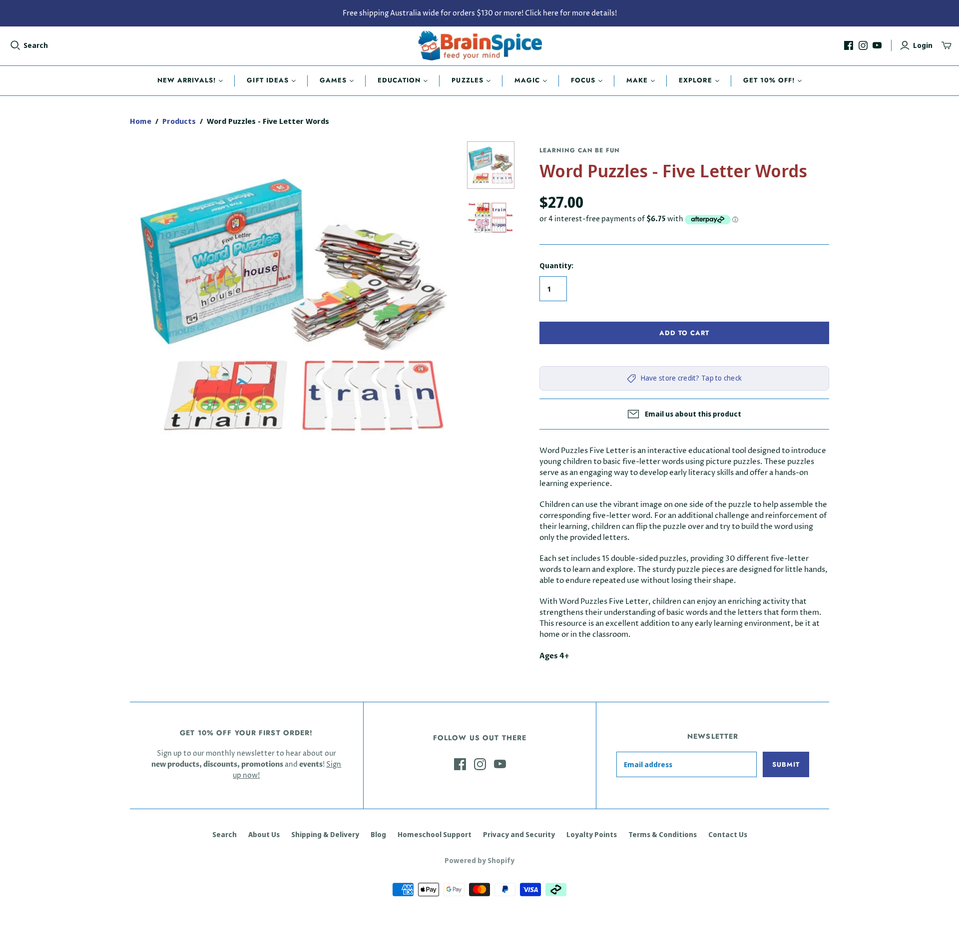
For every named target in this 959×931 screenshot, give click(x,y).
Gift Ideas (267, 80)
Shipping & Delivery (325, 834)
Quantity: (556, 265)
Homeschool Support (435, 834)
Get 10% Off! (769, 80)
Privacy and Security (519, 834)
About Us (264, 834)
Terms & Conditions (662, 834)
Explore (695, 80)
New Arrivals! (186, 80)
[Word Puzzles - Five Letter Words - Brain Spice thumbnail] (491, 165)
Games (333, 80)
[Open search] (15, 45)
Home (140, 121)
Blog (378, 834)
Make (637, 80)
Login (923, 45)
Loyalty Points (591, 834)
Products (179, 121)
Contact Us (727, 834)
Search (35, 45)
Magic (527, 80)
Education (399, 80)
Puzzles (467, 80)
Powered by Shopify (479, 860)
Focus (583, 80)
